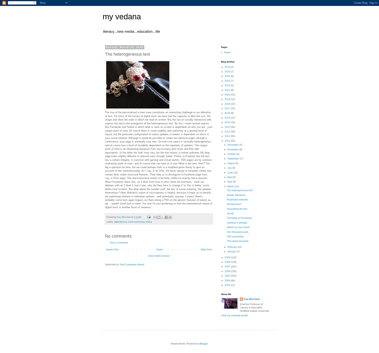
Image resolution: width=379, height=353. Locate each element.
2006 (228, 271)
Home (159, 249)
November (233, 149)
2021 (228, 90)
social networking (136, 222)
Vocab (230, 213)
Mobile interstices (236, 195)
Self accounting (235, 236)
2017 (228, 108)
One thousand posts (238, 232)
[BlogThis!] (159, 217)
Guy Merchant (252, 299)
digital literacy (120, 222)
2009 (228, 257)
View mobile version (159, 256)
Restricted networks (237, 199)
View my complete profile (234, 315)
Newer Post (112, 249)
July (229, 168)
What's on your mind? (238, 227)
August (231, 163)
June (230, 172)
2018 (228, 104)
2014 (228, 122)
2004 (228, 280)
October (231, 154)
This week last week (238, 241)
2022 (228, 85)
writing (149, 222)
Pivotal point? (234, 204)
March (231, 186)
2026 (228, 67)
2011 (228, 136)
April (230, 181)
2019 (228, 99)
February (232, 247)
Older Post (206, 249)
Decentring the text (237, 209)
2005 (228, 275)
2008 (228, 262)
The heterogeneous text (239, 190)
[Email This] (155, 217)
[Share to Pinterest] (170, 217)
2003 (228, 285)
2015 (228, 117)
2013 (228, 127)
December (233, 144)
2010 (228, 141)
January (232, 251)
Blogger (204, 343)
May (230, 177)
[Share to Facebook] (166, 217)
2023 (228, 81)
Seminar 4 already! (237, 222)
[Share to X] (163, 217)
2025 (228, 71)
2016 (228, 113)
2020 (228, 94)
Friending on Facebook (239, 218)
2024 (228, 76)
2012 (228, 131)
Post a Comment (119, 242)
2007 (228, 266)
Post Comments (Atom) (132, 264)
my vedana (122, 16)
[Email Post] (148, 217)
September (233, 158)
